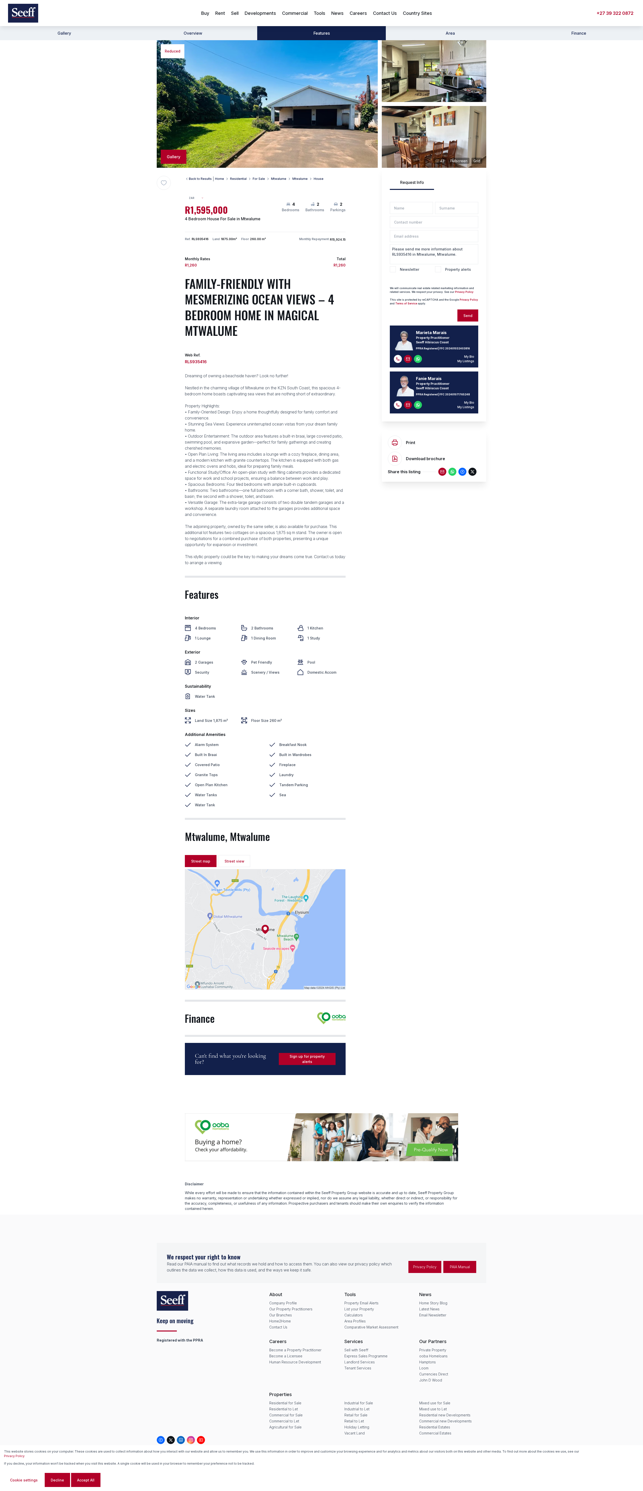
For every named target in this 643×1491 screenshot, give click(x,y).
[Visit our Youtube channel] (201, 1440)
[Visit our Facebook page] (161, 1440)
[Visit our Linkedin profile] (181, 1440)
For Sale (259, 179)
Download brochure (425, 458)
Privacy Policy (464, 291)
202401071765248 (457, 394)
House (319, 179)
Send (467, 315)
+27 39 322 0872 (615, 13)
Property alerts (458, 269)
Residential (238, 179)
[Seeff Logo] (23, 13)
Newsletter (409, 269)
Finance (578, 33)
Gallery (64, 33)
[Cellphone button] (398, 359)
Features (321, 33)
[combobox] (198, 198)
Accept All (85, 1480)
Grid (476, 161)
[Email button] (408, 359)
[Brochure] (395, 459)
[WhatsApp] (452, 472)
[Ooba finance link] (331, 1018)
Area (450, 33)
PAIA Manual (460, 1267)
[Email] (442, 472)
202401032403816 (457, 348)
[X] (472, 472)
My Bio (469, 356)
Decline (57, 1480)
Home (219, 179)
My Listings (465, 361)
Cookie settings (24, 1480)
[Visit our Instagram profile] (191, 1440)
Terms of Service (406, 303)
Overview (193, 33)
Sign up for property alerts (307, 1059)
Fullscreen (458, 161)
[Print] (395, 443)
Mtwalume (278, 179)
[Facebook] (462, 472)
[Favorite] (164, 183)
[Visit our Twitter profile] (171, 1440)
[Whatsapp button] (418, 359)
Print (410, 442)
